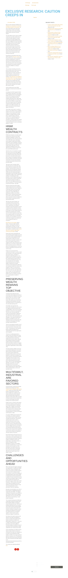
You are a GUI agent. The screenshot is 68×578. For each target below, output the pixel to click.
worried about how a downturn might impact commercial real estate (13, 230)
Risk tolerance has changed (11, 222)
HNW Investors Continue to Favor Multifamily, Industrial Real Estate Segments (54, 33)
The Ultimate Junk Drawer (53, 50)
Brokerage (27, 5)
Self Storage (27, 2)
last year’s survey (16, 56)
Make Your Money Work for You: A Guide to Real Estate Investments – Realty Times (54, 47)
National (35, 17)
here (7, 545)
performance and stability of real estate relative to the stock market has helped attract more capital (14, 78)
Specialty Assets (35, 2)
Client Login (33, 5)
